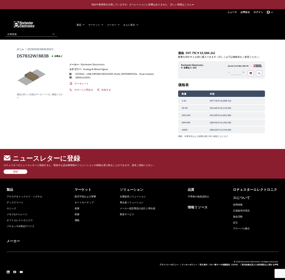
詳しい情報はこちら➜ (182, 4)
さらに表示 (129, 24)
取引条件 (204, 264)
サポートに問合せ (83, 89)
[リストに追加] (259, 73)
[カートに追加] (251, 73)
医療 (77, 214)
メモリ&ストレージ (17, 214)
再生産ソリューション (132, 202)
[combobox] (26, 34)
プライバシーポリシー (169, 264)
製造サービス (127, 214)
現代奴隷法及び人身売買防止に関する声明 (260, 264)
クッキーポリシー (189, 264)
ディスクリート (15, 202)
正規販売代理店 (241, 210)
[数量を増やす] (243, 72)
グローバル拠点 (241, 228)
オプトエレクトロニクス (20, 220)
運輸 (77, 220)
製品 (79, 24)
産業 (77, 208)
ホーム (20, 48)
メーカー (111, 24)
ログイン (258, 12)
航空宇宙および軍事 (85, 196)
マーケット (94, 24)
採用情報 (238, 204)
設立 (235, 222)
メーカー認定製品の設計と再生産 (137, 208)
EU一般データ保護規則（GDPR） (224, 264)
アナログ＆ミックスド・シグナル (24, 196)
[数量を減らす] (229, 72)
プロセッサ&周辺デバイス (20, 226)
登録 (15, 171)
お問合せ (245, 12)
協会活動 (238, 216)
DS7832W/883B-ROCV (40, 48)
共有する (106, 89)
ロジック (11, 208)
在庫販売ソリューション (133, 196)
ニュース (232, 12)
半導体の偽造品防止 (198, 196)
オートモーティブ (84, 202)
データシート (82, 83)
